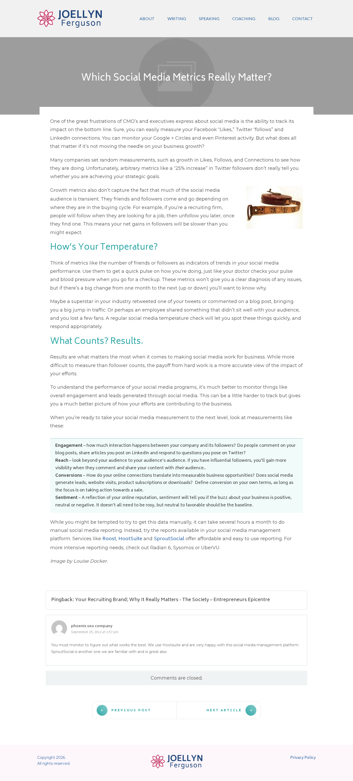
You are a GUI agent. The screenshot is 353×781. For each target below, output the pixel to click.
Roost (109, 539)
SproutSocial (169, 539)
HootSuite (130, 539)
